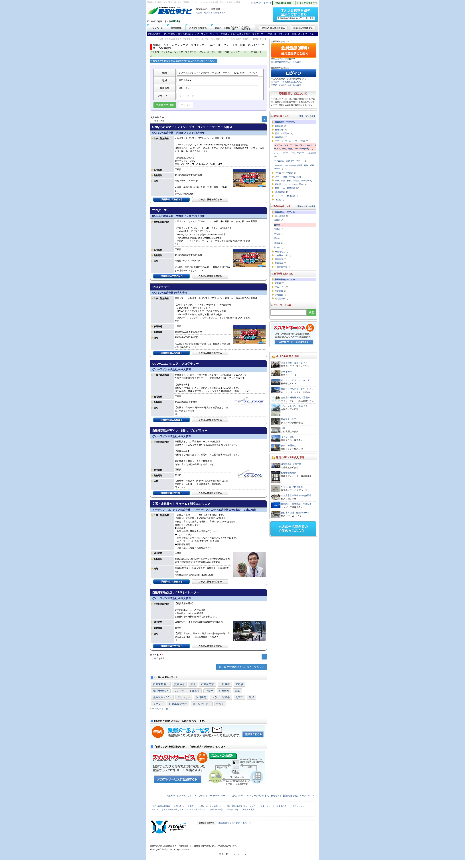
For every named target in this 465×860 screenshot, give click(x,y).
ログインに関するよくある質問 (287, 85)
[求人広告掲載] (295, 13)
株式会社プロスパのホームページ (235, 823)
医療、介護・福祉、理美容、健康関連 (292, 180)
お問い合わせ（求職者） (185, 806)
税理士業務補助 (288, 473)
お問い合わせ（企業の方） (211, 806)
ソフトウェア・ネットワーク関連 (290, 141)
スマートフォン (238, 854)
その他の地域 (281, 267)
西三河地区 (280, 216)
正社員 (278, 283)
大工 (237, 690)
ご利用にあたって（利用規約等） (273, 806)
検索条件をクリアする (285, 122)
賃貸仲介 (179, 684)
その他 (278, 200)
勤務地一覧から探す (307, 206)
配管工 (239, 697)
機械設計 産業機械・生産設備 (296, 504)
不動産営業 (207, 684)
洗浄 (251, 697)
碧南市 (277, 238)
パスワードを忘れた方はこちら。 (288, 82)
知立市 (277, 247)
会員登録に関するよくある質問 (287, 62)
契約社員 (279, 291)
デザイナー (286, 371)
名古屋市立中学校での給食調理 (296, 495)
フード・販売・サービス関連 (288, 177)
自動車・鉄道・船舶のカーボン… (297, 512)
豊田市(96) (184, 80)
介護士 (209, 690)
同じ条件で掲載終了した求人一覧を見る (241, 666)
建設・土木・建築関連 (285, 188)
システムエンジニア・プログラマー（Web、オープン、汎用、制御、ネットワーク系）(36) (218, 72)
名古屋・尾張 (202, 12)
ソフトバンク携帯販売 (292, 487)
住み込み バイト (162, 697)
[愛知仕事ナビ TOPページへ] (170, 11)
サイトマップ (298, 806)
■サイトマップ (265, 3)
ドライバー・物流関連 (285, 196)
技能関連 (279, 130)
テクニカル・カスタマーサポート (289, 161)
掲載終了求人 (248, 809)
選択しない (184, 88)
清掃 (192, 684)
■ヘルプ (254, 3)
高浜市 (277, 243)
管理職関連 (280, 192)
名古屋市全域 (281, 255)
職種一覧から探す (308, 116)
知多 (211, 12)
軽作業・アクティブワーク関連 (289, 184)
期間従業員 (280, 298)
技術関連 (279, 126)
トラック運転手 (221, 697)
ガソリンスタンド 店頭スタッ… (296, 406)
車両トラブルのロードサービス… (297, 389)
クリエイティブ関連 (284, 173)
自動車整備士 (160, 684)
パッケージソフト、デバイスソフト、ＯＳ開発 (295, 153)
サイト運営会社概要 (161, 806)
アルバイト (280, 287)
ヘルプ (155, 809)
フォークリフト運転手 (187, 690)
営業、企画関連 (282, 133)
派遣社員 (279, 295)
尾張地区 (279, 259)
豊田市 (277, 225)
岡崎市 (277, 220)
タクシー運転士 (288, 437)
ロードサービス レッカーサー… (297, 380)
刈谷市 (277, 234)
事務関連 (279, 137)
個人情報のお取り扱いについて (241, 806)
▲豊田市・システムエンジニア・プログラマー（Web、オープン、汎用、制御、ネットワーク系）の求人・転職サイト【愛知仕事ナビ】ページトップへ (240, 795)
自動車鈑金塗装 (178, 703)
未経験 (239, 684)
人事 (283, 428)
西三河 (216, 12)
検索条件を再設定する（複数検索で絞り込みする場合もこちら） (184, 61)
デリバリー (183, 697)
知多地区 (279, 263)
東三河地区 (280, 251)
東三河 (223, 12)
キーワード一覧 (160, 708)
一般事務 (225, 684)
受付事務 (201, 697)
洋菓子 (220, 703)
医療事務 (224, 690)
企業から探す (233, 809)
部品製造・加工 (288, 419)
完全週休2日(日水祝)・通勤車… (296, 397)
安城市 (277, 229)
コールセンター (202, 703)
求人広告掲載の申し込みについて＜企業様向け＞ (184, 809)
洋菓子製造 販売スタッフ (294, 363)
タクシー (158, 703)
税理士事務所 (160, 690)
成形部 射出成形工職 (291, 464)
